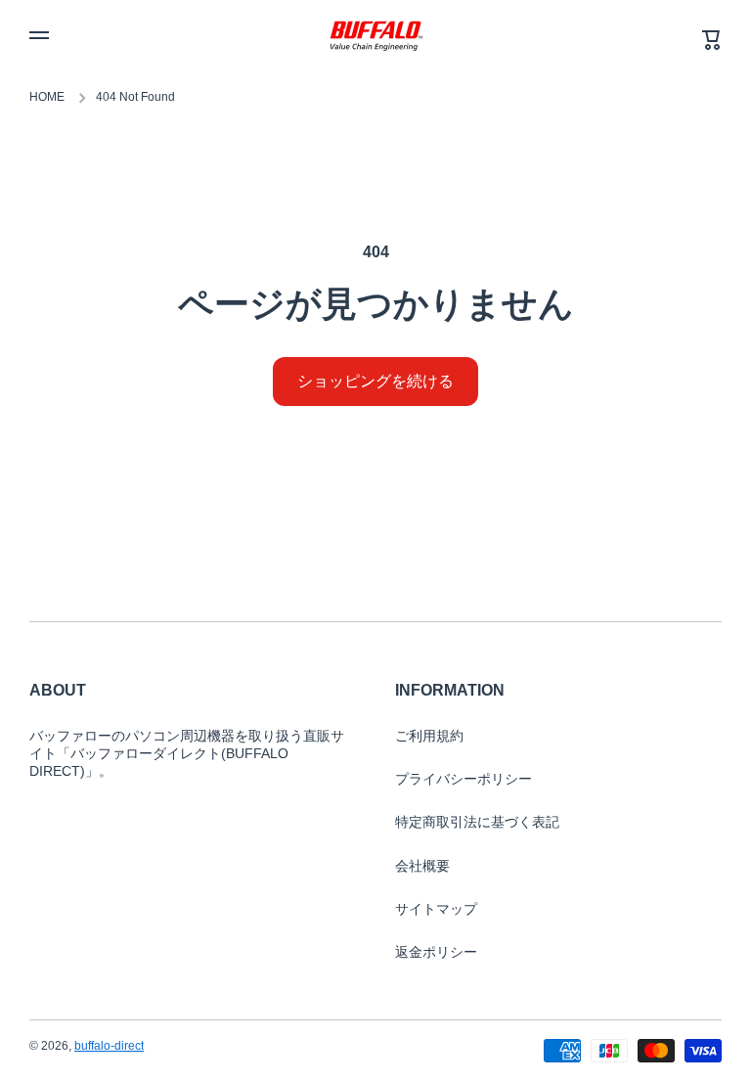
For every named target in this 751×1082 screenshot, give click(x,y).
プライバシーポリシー (463, 779)
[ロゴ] (375, 35)
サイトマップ (436, 909)
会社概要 (422, 866)
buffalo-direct (109, 1046)
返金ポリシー (436, 952)
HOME (47, 97)
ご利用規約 (429, 736)
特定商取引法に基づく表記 (477, 822)
